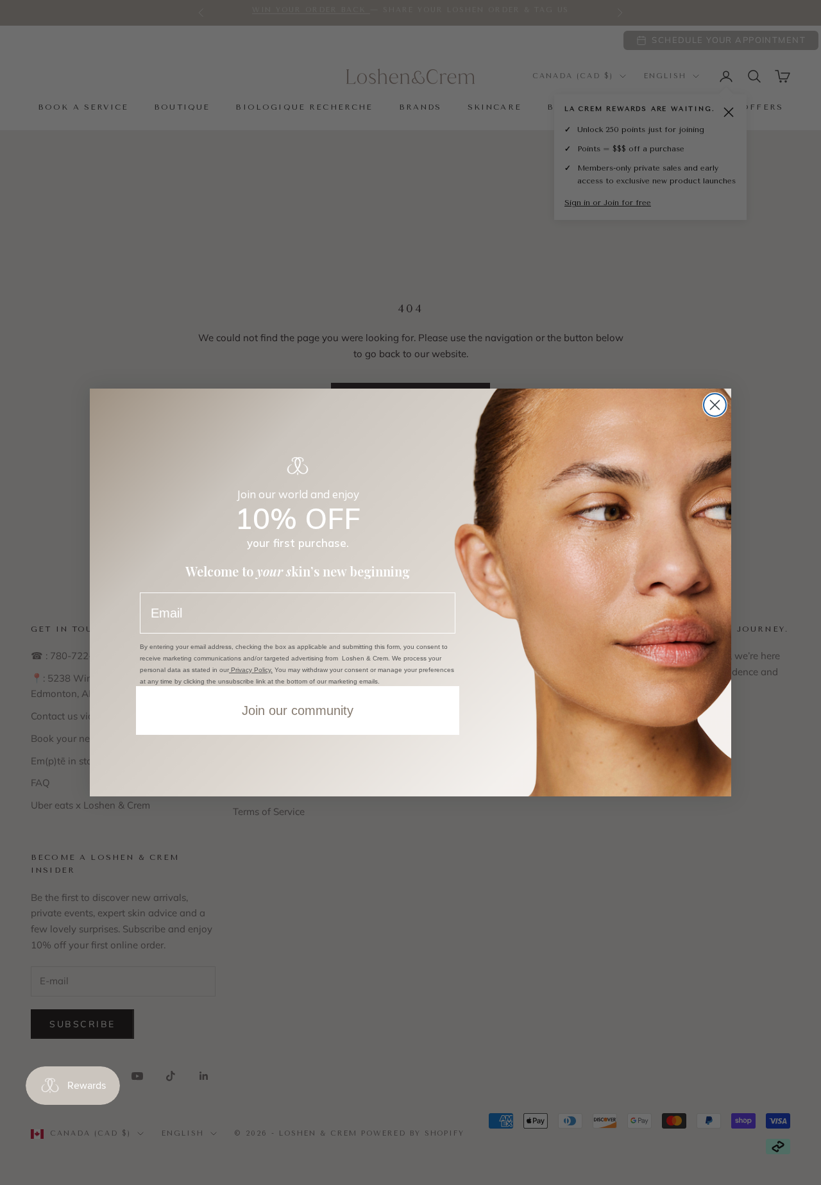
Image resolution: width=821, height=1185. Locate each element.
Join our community (297, 710)
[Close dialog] (715, 405)
